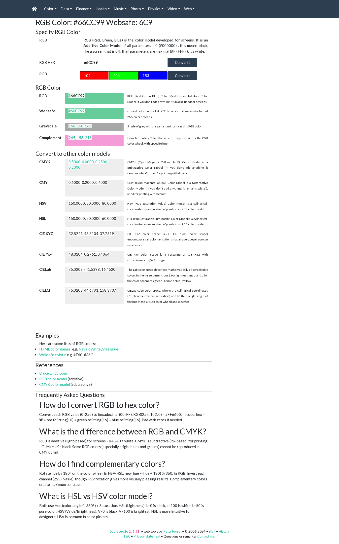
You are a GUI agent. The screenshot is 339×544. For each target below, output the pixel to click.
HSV (43, 203)
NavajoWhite (90, 349)
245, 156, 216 (80, 137)
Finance (82, 8)
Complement (50, 137)
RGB (43, 40)
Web (188, 8)
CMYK (44, 161)
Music (119, 8)
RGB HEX (47, 62)
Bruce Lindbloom (53, 373)
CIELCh (45, 290)
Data (65, 8)
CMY (43, 182)
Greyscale (48, 126)
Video (172, 8)
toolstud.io (118, 531)
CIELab (45, 269)
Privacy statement (147, 536)
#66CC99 (76, 111)
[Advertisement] (125, 319)
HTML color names (54, 349)
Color (49, 8)
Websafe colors (52, 354)
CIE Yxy (45, 254)
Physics (154, 8)
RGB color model (53, 379)
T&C (126, 536)
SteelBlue (110, 349)
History (224, 531)
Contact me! (206, 536)
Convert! (182, 62)
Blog (212, 531)
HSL (42, 218)
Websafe (47, 111)
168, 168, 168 (80, 126)
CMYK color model (54, 384)
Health (101, 8)
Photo (136, 8)
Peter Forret (172, 531)
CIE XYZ (46, 233)
